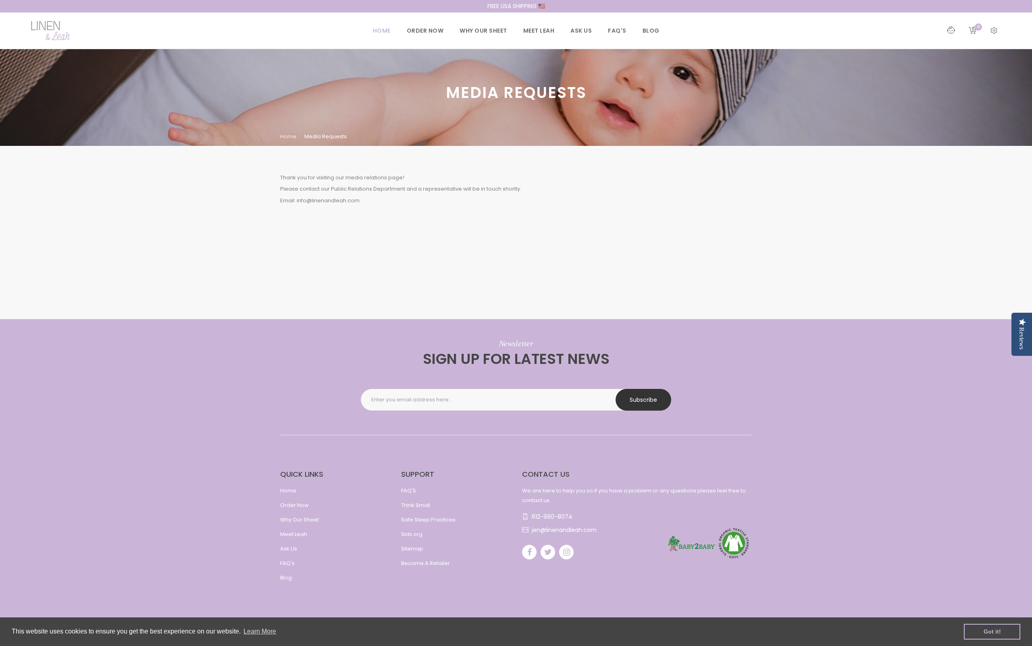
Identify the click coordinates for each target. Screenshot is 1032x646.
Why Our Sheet (299, 519)
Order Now (294, 505)
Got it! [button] (992, 631)
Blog (286, 578)
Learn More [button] (259, 631)
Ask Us (288, 549)
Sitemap (412, 549)
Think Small (415, 505)
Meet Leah (293, 534)
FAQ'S (408, 490)
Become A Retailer (425, 563)
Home (288, 136)
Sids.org (411, 534)
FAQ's (287, 563)
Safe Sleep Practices (428, 519)
